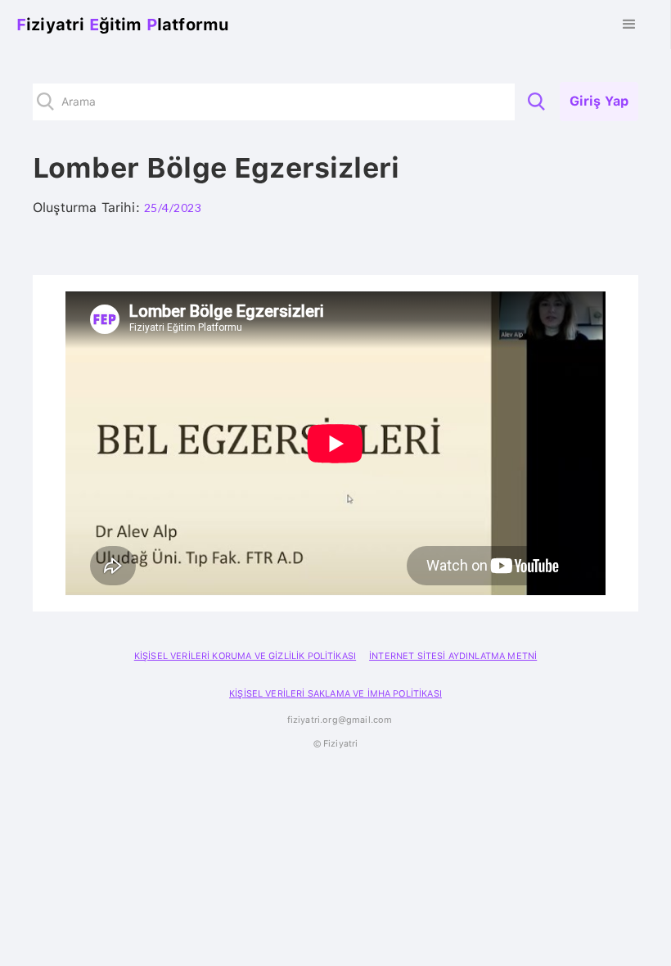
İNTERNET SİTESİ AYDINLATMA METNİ (453, 656)
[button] (629, 24)
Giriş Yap (599, 101)
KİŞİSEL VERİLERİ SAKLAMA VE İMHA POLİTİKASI (335, 693)
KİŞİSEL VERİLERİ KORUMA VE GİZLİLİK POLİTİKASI (245, 656)
